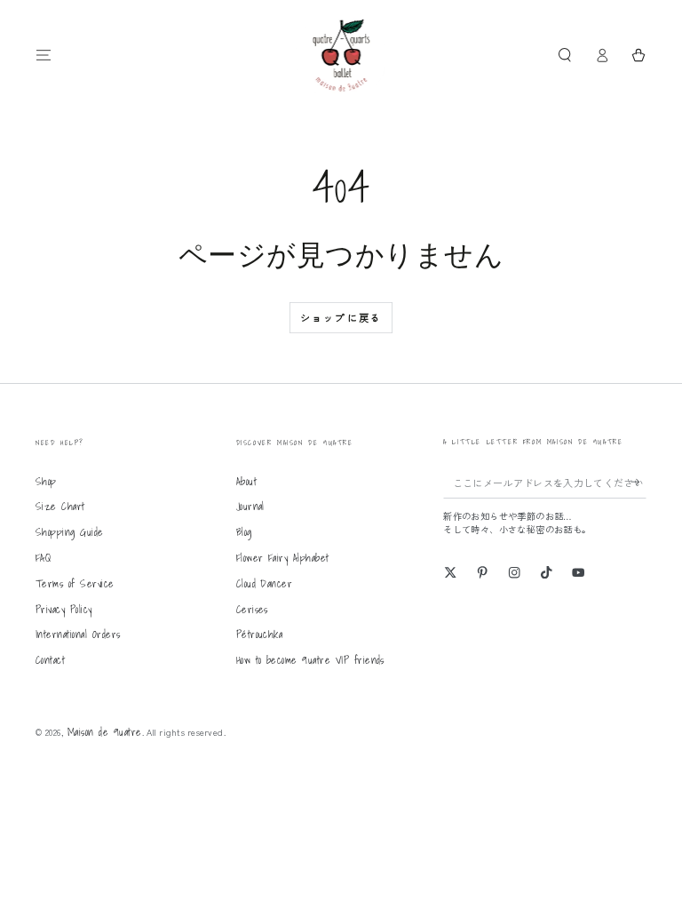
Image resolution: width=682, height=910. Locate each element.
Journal (250, 506)
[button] (564, 54)
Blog (244, 531)
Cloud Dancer (264, 583)
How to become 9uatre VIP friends (310, 659)
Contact (50, 659)
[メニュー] (43, 54)
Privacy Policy (64, 609)
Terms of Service (75, 583)
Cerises (252, 609)
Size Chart (60, 506)
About (246, 481)
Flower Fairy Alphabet (282, 557)
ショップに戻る (341, 317)
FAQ (43, 557)
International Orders (78, 634)
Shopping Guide (70, 531)
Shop (46, 481)
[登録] (638, 482)
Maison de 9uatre (104, 731)
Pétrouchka (259, 634)
